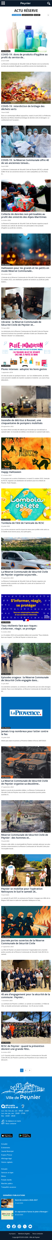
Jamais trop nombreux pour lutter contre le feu (24, 733)
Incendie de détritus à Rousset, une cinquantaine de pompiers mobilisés (21, 422)
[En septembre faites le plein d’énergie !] (7, 1215)
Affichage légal (6, 1158)
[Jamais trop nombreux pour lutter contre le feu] (26, 713)
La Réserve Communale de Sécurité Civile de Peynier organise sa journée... (24, 573)
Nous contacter (11, 1123)
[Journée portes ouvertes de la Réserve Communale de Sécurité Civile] (26, 922)
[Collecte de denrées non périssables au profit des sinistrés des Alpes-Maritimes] (26, 195)
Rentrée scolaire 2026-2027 (26, 1200)
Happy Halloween (11, 472)
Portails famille (6, 1180)
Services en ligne (7, 1173)
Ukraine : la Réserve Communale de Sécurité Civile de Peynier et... (21, 323)
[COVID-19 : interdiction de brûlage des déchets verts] (26, 88)
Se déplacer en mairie (13, 1121)
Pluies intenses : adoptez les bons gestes (24, 369)
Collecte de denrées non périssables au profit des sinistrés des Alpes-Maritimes (23, 216)
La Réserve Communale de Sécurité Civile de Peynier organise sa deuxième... (24, 782)
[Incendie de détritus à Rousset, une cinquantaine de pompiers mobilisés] (26, 402)
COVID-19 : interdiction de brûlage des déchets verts (23, 108)
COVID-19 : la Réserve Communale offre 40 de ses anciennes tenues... (25, 162)
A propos (12, 1234)
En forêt (37, 15)
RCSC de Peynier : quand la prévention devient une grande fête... (22, 1048)
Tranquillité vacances (8, 1187)
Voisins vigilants (7, 1162)
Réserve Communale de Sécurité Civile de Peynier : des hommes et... (24, 836)
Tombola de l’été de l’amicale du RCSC (22, 523)
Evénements (5, 1148)
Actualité (4, 1144)
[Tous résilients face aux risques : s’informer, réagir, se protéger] (26, 607)
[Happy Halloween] (26, 453)
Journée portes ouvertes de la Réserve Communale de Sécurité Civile (22, 942)
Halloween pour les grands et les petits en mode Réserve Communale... (25, 269)
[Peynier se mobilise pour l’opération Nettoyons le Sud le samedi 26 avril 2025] (26, 870)
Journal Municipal (7, 1151)
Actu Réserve (16, 15)
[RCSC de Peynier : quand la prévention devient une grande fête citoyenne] (26, 1028)
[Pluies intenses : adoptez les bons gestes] (26, 354)
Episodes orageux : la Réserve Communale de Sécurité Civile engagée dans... (25, 679)
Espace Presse (6, 1155)
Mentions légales (24, 1234)
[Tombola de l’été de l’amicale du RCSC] (26, 504)
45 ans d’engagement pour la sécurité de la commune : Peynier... (25, 996)
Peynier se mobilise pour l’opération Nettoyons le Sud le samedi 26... (21, 890)
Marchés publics (7, 1183)
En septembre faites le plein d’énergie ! (31, 1211)
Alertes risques (27, 15)
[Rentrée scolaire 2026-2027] (7, 1203)
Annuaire (4, 1169)
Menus (3, 1176)
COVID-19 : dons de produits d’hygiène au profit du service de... (24, 56)
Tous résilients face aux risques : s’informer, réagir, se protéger (19, 627)
